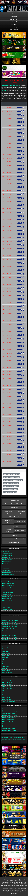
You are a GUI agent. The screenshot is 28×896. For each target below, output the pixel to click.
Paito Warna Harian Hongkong (10, 711)
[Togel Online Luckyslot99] (14, 821)
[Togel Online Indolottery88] (14, 847)
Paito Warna (14, 24)
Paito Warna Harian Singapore (10, 709)
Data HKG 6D (4, 739)
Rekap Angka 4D (8, 521)
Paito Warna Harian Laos (8, 724)
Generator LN (8, 504)
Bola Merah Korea (7, 692)
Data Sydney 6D (6, 670)
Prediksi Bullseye (7, 561)
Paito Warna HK (14, 882)
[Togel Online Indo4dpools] (14, 814)
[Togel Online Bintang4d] (14, 788)
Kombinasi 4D (8, 539)
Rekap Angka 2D (14, 517)
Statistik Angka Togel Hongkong (10, 620)
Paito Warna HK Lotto (16, 890)
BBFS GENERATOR (14, 500)
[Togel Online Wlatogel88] (14, 795)
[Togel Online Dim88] (14, 41)
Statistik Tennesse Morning (10, 489)
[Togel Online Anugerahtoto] (14, 841)
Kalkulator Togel (14, 542)
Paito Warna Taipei (7, 600)
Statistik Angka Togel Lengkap (10, 639)
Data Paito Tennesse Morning (11, 483)
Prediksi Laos (6, 568)
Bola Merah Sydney (7, 684)
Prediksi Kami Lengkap (8, 574)
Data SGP (3, 885)
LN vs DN (14, 535)
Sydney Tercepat (17, 737)
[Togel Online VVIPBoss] (14, 35)
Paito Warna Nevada (7, 603)
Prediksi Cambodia (7, 559)
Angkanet (23, 887)
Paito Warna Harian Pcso (8, 719)
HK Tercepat (4, 737)
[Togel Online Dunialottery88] (14, 834)
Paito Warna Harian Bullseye (9, 717)
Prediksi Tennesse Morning (10, 492)
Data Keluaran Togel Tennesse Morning (11, 85)
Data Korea (5, 659)
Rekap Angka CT (8, 512)
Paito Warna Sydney (7, 587)
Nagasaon (21, 882)
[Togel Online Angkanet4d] (14, 854)
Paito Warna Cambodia (8, 590)
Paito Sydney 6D (14, 29)
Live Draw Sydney (14, 22)
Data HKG (10, 739)
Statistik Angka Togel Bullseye (10, 626)
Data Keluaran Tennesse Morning (12, 474)
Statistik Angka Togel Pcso (9, 628)
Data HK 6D (5, 668)
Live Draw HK (14, 16)
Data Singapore (6, 646)
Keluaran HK (15, 739)
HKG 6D (23, 737)
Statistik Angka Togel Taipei (9, 635)
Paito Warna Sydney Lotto (20, 891)
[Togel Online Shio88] (14, 867)
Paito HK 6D (14, 27)
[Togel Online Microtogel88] (14, 749)
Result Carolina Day (5, 581)
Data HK (24, 883)
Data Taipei (5, 664)
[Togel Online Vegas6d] (14, 775)
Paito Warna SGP (18, 883)
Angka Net (8, 882)
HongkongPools (20, 888)
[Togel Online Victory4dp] (14, 762)
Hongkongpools (5, 551)
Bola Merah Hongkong (8, 682)
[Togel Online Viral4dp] (14, 74)
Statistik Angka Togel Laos (9, 633)
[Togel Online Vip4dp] (14, 827)
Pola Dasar (15, 526)
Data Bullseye (6, 655)
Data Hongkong (6, 649)
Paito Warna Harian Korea (9, 721)
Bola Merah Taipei (7, 697)
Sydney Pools (5, 888)
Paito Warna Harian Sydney (9, 713)
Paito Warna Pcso (7, 594)
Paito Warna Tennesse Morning (11, 477)
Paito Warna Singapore (8, 583)
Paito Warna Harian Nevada (9, 728)
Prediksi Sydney (6, 557)
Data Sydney (6, 651)
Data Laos (5, 662)
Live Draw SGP (14, 19)
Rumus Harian (21, 504)
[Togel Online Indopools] (14, 860)
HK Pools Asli (14, 893)
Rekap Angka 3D (21, 512)
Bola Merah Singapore (8, 680)
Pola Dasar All (21, 521)
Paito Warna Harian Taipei (9, 726)
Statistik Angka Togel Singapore (10, 618)
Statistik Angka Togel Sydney (9, 622)
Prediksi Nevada (7, 572)
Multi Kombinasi (20, 530)
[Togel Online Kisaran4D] (14, 54)
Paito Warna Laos (7, 598)
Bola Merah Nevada (7, 699)
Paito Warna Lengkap (8, 609)
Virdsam (4, 882)
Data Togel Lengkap (7, 672)
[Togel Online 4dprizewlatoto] (14, 801)
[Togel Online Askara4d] (14, 781)
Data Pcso (5, 657)
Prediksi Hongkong (7, 555)
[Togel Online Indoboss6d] (14, 755)
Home (14, 14)
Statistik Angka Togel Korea (9, 631)
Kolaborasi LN (21, 539)
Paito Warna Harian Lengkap (9, 730)
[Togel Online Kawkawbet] (14, 768)
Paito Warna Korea (7, 596)
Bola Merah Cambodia (8, 686)
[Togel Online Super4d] (14, 48)
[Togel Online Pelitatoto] (14, 68)
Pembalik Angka (8, 530)
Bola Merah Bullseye (7, 688)
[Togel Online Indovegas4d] (14, 873)
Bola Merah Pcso (7, 690)
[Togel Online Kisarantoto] (14, 61)
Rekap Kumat (14, 507)
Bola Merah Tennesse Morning (11, 486)
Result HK (20, 739)
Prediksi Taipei (6, 570)
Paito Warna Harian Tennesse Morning (13, 480)
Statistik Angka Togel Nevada (10, 637)
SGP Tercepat (10, 737)
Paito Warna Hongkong (8, 585)
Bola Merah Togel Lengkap (9, 701)
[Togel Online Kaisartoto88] (14, 808)
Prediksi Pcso (6, 563)
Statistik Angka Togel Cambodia (10, 624)
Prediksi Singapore (7, 553)
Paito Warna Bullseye (8, 592)
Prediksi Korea (6, 566)
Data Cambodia (6, 653)
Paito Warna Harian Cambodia (10, 715)
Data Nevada (6, 666)
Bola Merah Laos (7, 695)
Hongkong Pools (12, 888)
